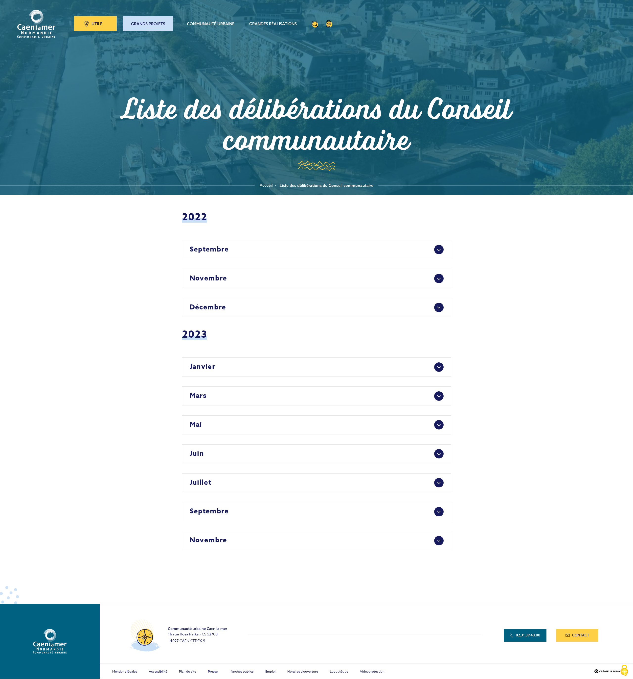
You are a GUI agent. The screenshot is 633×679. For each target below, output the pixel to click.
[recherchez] (315, 24)
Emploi (270, 671)
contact (580, 635)
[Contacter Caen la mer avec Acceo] (328, 23)
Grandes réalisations (273, 23)
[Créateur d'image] (608, 671)
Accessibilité (158, 671)
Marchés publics (241, 671)
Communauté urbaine (210, 23)
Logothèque (339, 671)
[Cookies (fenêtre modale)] (624, 670)
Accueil (266, 185)
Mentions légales (124, 671)
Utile (96, 23)
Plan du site (187, 671)
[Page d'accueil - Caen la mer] (36, 24)
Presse (213, 671)
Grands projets (148, 23)
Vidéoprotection (372, 671)
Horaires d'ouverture (302, 671)
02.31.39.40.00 (528, 635)
